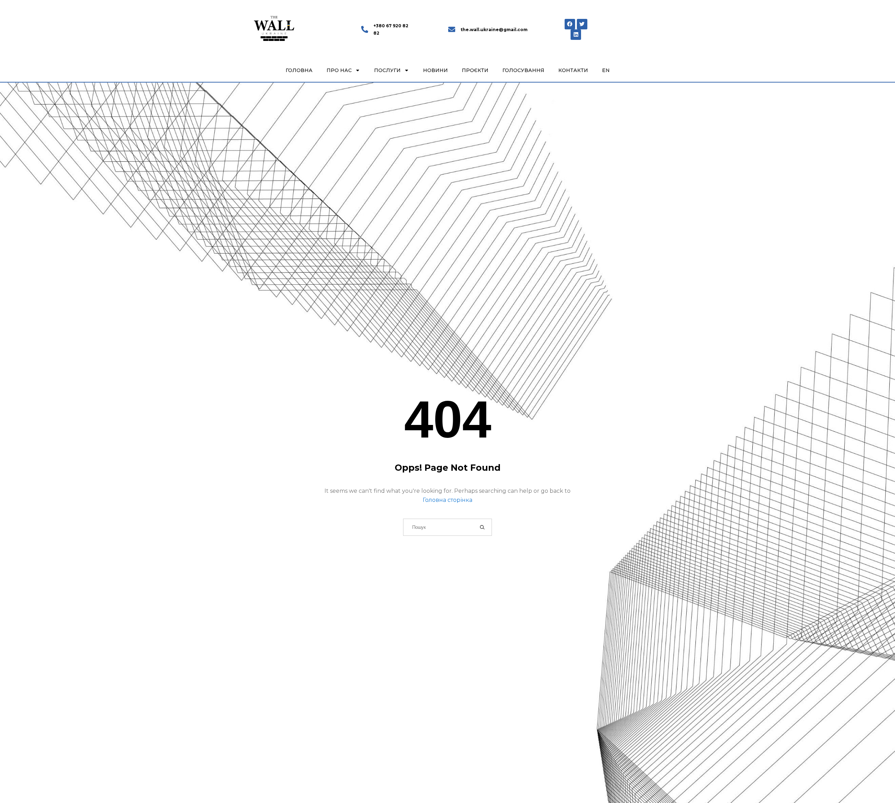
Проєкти (475, 70)
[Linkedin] (576, 34)
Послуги (387, 70)
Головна (299, 70)
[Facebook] (570, 24)
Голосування (523, 70)
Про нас (339, 70)
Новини (435, 70)
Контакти (573, 70)
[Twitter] (582, 24)
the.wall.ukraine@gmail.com (494, 29)
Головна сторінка (447, 500)
